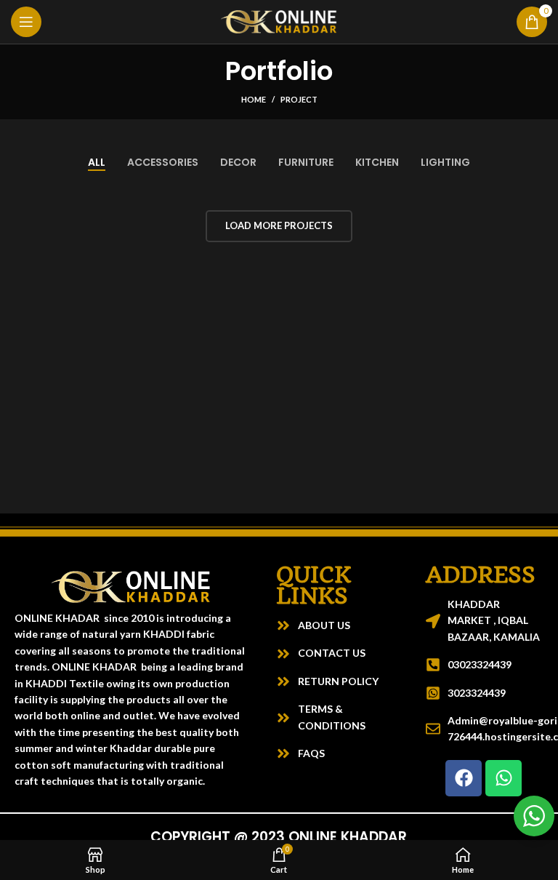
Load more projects (279, 225)
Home (253, 99)
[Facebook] (463, 778)
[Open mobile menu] (26, 21)
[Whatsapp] (503, 778)
